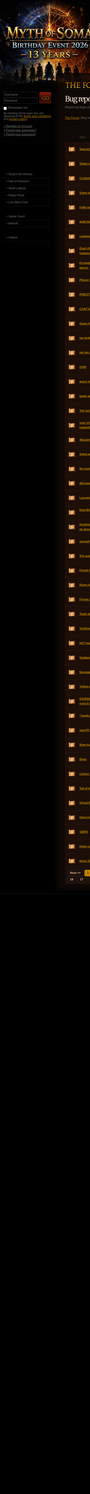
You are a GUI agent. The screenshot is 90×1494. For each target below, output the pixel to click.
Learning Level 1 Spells (72, 498)
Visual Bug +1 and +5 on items (72, 803)
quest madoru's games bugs (72, 382)
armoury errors (72, 541)
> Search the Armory (19, 174)
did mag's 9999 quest (72, 483)
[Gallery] (32, 230)
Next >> (75, 873)
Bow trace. (72, 745)
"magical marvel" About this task (72, 716)
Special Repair (72, 149)
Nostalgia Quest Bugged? (72, 672)
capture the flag (72, 236)
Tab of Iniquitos (72, 788)
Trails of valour (72, 614)
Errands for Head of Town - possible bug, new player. (72, 265)
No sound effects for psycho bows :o (72, 469)
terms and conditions (37, 116)
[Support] (32, 244)
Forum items (72, 599)
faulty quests (72, 396)
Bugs (72, 759)
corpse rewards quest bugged (72, 774)
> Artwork (12, 223)
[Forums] (32, 153)
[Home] (32, 146)
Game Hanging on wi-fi (72, 324)
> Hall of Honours (17, 181)
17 (81, 879)
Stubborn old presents (72, 658)
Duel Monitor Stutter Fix (72, 512)
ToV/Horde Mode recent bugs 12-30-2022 (72, 629)
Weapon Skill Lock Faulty (72, 440)
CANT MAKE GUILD (72, 309)
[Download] (31, 209)
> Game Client (15, 216)
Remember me (18, 107)
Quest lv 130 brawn (72, 818)
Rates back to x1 (72, 585)
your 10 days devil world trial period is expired (72, 425)
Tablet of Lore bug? (72, 164)
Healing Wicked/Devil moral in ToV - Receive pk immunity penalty (72, 527)
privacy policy (18, 119)
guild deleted (72, 222)
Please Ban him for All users (72, 280)
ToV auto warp (72, 556)
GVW (72, 367)
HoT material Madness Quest (72, 643)
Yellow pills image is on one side (72, 687)
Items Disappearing (72, 861)
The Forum (72, 118)
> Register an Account (18, 126)
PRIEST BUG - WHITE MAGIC (72, 294)
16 (71, 879)
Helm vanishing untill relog (72, 846)
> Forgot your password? (20, 134)
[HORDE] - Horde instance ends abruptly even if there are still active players (72, 701)
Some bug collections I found (72, 193)
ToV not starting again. (72, 411)
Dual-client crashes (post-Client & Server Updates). (72, 251)
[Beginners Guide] (32, 160)
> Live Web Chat (17, 202)
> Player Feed (15, 195)
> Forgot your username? (20, 130)
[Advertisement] (45, 948)
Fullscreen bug (72, 207)
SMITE (72, 832)
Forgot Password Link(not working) (72, 571)
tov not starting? (72, 353)
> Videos (12, 237)
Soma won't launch (72, 454)
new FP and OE (72, 730)
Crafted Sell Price (72, 178)
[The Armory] (32, 167)
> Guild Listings (16, 188)
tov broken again (72, 338)
